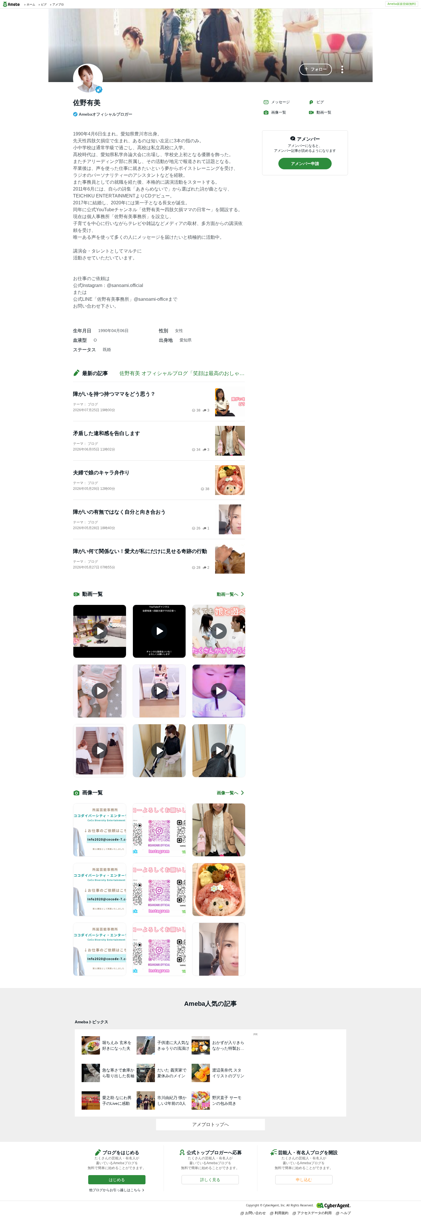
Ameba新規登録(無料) (401, 4)
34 (198, 450)
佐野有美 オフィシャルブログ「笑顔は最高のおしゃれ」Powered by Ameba (206, 373)
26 (198, 528)
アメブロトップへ (210, 1124)
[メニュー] (342, 70)
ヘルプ (346, 1212)
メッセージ (280, 102)
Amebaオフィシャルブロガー (105, 114)
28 (198, 568)
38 (198, 410)
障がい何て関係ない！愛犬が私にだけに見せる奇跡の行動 (140, 551)
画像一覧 (278, 112)
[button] (315, 69)
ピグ (320, 102)
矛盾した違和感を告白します (106, 433)
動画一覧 (323, 112)
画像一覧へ (227, 792)
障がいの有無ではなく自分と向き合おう (119, 512)
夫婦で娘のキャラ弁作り (101, 472)
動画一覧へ (227, 594)
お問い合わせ (255, 1212)
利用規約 (281, 1212)
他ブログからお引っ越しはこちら (115, 1190)
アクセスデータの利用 (314, 1212)
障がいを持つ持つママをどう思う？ (114, 394)
